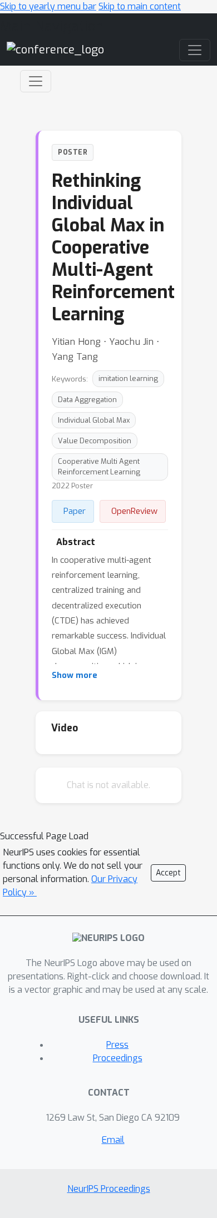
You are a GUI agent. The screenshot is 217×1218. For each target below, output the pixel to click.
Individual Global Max (94, 420)
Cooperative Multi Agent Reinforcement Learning (99, 467)
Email (113, 1140)
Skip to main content (139, 6)
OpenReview (134, 511)
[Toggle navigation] (35, 81)
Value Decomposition (94, 440)
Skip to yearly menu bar (48, 6)
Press (117, 1045)
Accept (168, 873)
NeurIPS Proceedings (108, 1189)
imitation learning (128, 378)
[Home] (55, 49)
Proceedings (117, 1058)
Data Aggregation (87, 399)
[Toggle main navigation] (194, 50)
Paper (74, 511)
